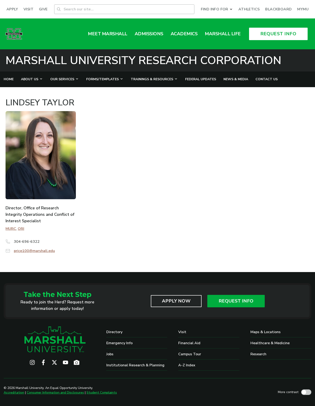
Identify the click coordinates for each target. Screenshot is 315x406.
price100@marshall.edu (34, 250)
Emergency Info (119, 343)
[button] (217, 9)
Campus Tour (189, 354)
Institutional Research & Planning (135, 365)
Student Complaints (101, 392)
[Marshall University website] (14, 33)
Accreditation (14, 392)
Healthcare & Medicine (270, 343)
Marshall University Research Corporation (143, 60)
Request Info (236, 301)
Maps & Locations (265, 332)
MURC (11, 228)
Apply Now (176, 301)
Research (258, 354)
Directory (114, 332)
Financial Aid (189, 343)
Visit (182, 332)
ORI (21, 228)
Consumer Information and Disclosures (55, 392)
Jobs (109, 354)
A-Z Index (186, 365)
